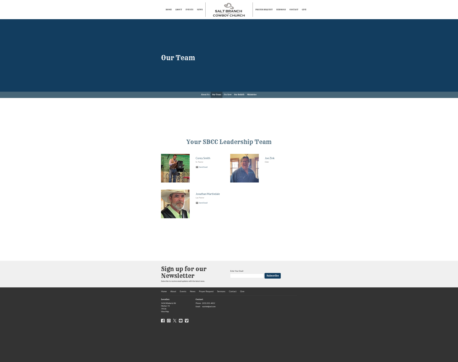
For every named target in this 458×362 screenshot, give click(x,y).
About (178, 9)
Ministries (251, 94)
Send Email (203, 167)
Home (169, 9)
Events (189, 9)
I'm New (227, 94)
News (200, 9)
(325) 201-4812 (208, 303)
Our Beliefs (239, 94)
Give (304, 9)
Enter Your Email (236, 271)
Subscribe (272, 275)
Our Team (216, 94)
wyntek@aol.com (209, 306)
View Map (165, 311)
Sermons (281, 9)
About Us (205, 94)
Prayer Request (264, 9)
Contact (293, 9)
